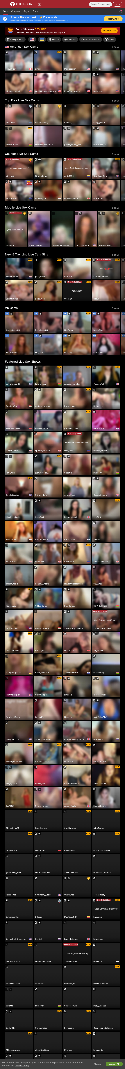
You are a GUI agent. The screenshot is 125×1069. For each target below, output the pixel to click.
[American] (32, 39)
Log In (117, 4)
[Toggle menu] (4, 4)
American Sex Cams (24, 46)
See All (116, 47)
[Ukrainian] (42, 39)
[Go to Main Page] (22, 4)
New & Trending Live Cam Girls (26, 254)
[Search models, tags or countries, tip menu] (120, 11)
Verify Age (113, 19)
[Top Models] (39, 4)
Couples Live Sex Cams (21, 154)
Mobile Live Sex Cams (20, 207)
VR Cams (11, 308)
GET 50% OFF (109, 31)
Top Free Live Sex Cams (22, 100)
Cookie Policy (22, 1065)
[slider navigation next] (118, 72)
